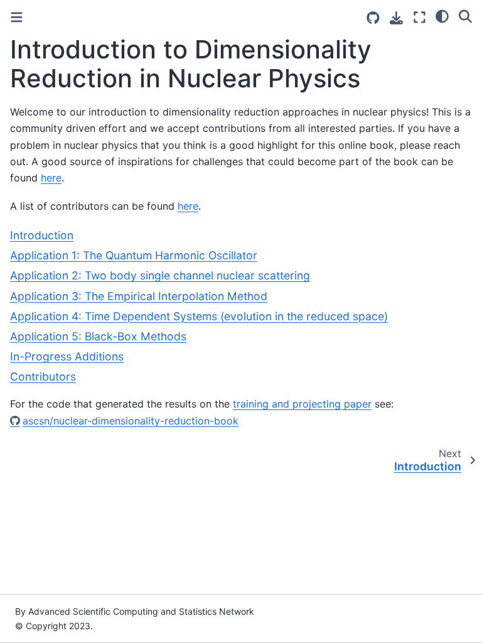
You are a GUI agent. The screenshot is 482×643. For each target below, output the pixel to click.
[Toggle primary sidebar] (16, 17)
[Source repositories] (373, 18)
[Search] (465, 15)
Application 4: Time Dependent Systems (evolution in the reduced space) (199, 316)
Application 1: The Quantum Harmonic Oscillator (133, 255)
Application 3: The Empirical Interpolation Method (138, 296)
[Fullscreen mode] (419, 17)
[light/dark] (442, 15)
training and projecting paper (302, 403)
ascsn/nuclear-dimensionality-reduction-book (130, 420)
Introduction (41, 235)
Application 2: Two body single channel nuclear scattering (160, 275)
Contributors (43, 376)
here (51, 177)
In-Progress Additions (67, 356)
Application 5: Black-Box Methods (98, 336)
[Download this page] (396, 18)
